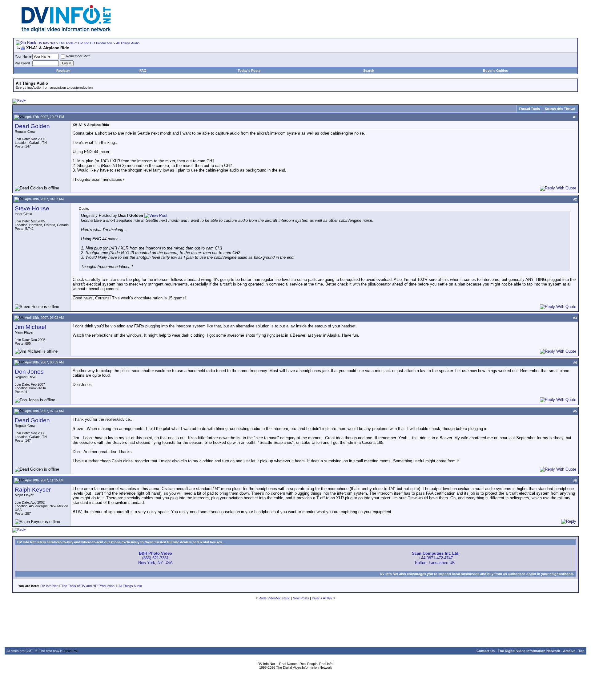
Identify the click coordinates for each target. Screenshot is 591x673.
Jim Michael (30, 327)
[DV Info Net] (66, 31)
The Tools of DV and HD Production (85, 43)
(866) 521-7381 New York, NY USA (155, 558)
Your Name (23, 56)
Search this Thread (560, 109)
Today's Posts (249, 70)
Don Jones (29, 371)
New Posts (301, 598)
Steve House (32, 208)
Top (581, 651)
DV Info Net (46, 43)
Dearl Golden (32, 126)
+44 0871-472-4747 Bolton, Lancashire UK (436, 558)
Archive (569, 651)
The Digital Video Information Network (529, 651)
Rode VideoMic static (274, 598)
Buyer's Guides (495, 70)
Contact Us (485, 651)
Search (368, 70)
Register (63, 70)
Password (22, 63)
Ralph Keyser (33, 489)
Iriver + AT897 (322, 598)
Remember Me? (78, 56)
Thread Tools (529, 109)
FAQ (143, 70)
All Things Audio (127, 43)
